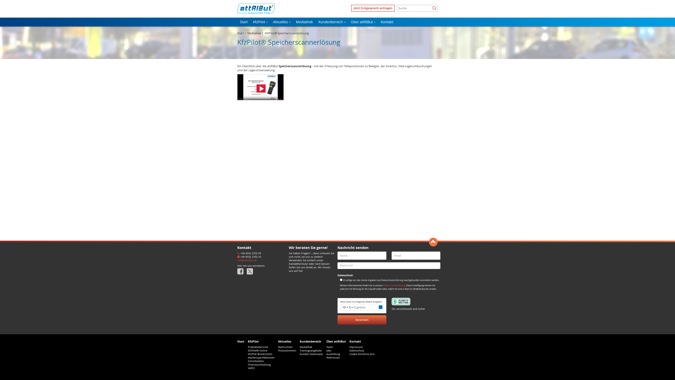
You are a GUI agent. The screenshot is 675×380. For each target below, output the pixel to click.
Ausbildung (333, 354)
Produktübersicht (258, 347)
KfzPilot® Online (257, 350)
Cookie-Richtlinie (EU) (361, 354)
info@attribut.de (247, 260)
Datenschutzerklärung (394, 285)
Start (244, 22)
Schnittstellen (256, 361)
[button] (380, 307)
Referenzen (333, 357)
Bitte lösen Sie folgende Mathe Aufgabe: (361, 301)
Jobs (328, 350)
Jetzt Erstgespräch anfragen (373, 8)
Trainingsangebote (311, 350)
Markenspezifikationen (261, 357)
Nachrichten (285, 347)
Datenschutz (356, 350)
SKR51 (251, 368)
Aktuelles (281, 22)
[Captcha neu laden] (380, 307)
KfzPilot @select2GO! (260, 354)
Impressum (356, 347)
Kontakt (387, 22)
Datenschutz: (345, 275)
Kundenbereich (331, 22)
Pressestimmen (287, 350)
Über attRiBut (362, 22)
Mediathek (304, 22)
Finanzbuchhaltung (259, 364)
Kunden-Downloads (311, 354)
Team (329, 347)
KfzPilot (259, 22)
